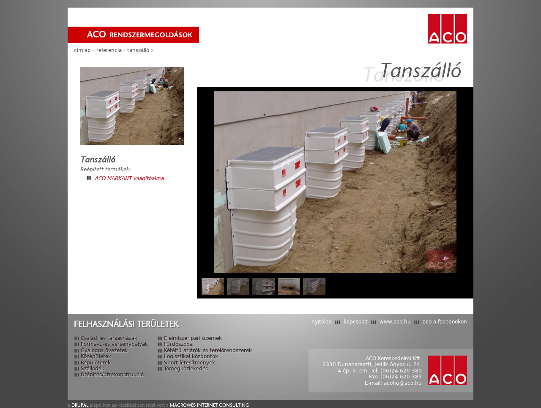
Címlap (82, 50)
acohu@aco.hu (403, 383)
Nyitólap (321, 322)
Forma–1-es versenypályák (114, 344)
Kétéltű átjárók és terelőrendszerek (208, 350)
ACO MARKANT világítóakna (129, 178)
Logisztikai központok (191, 356)
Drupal (79, 405)
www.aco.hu (395, 322)
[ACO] (447, 29)
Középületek (96, 356)
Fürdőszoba (178, 344)
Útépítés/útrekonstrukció (112, 375)
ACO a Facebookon (445, 322)
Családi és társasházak (109, 338)
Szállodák (92, 369)
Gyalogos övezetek (104, 350)
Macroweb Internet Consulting (209, 405)
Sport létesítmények (189, 363)
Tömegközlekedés (186, 369)
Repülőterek (96, 363)
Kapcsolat (356, 322)
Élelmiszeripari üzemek (193, 338)
